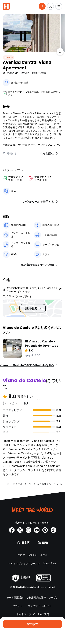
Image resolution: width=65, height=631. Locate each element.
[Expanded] (7, 484)
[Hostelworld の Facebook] (12, 530)
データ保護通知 (15, 597)
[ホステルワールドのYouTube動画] (37, 530)
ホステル (8, 57)
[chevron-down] (38, 399)
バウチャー (19, 605)
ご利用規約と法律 (36, 597)
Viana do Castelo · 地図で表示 (26, 73)
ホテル (43, 555)
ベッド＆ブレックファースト (24, 563)
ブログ (21, 555)
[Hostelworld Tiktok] (53, 530)
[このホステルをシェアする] (60, 51)
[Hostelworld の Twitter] (20, 530)
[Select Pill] (42, 6)
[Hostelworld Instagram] (28, 530)
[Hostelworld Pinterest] (45, 530)
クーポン (53, 597)
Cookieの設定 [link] (41, 614)
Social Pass (50, 563)
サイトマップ (24, 614)
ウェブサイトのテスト (40, 605)
